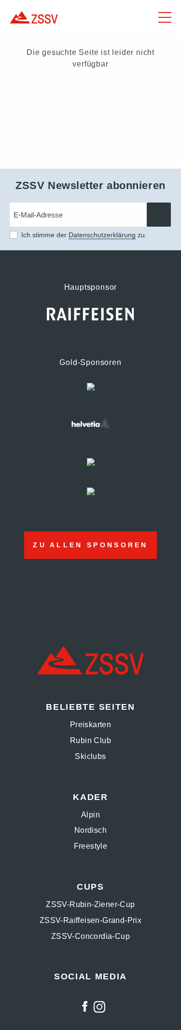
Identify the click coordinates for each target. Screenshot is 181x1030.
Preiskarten (90, 724)
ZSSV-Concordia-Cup (90, 936)
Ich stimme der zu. (84, 235)
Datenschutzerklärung (102, 235)
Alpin (90, 815)
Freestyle (91, 846)
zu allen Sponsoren (90, 545)
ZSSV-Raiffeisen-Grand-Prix (90, 920)
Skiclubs (90, 756)
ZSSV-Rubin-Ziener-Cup (90, 904)
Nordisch (90, 830)
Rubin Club (90, 740)
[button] (164, 17)
